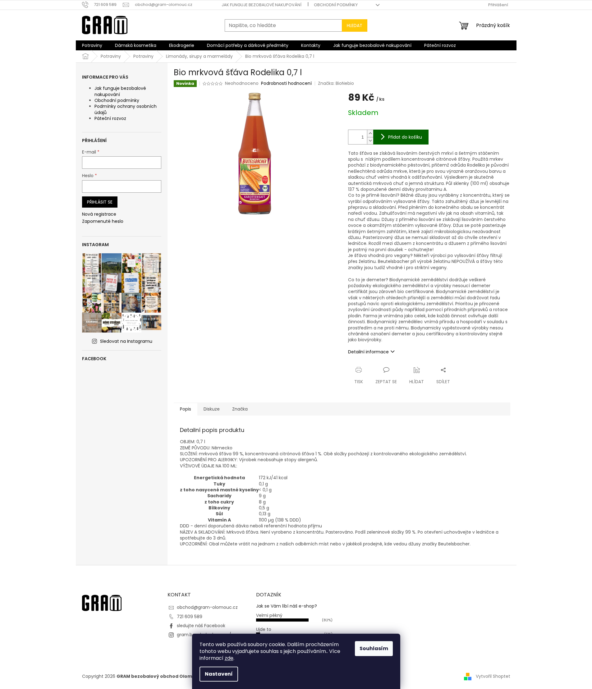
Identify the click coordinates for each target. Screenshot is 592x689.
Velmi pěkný (269, 615)
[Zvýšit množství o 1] (370, 133)
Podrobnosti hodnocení (286, 83)
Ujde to (263, 629)
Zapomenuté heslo (102, 221)
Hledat (354, 25)
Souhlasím (374, 648)
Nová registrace (99, 214)
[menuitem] (92, 45)
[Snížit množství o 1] (370, 140)
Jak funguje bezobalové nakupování (261, 5)
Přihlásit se (99, 202)
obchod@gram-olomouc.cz (207, 607)
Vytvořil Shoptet (493, 676)
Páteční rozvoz (110, 118)
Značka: (336, 83)
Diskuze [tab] (212, 409)
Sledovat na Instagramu (126, 341)
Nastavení (219, 674)
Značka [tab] (240, 409)
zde (229, 658)
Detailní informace (368, 352)
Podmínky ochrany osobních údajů (125, 109)
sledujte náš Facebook (201, 625)
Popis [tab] (185, 409)
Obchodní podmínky (336, 5)
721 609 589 (189, 616)
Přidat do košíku (405, 137)
